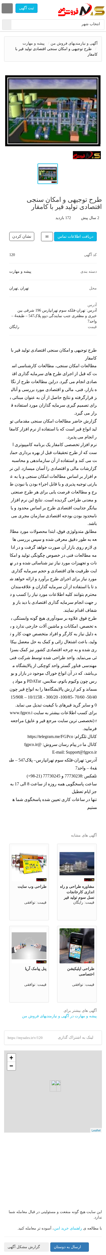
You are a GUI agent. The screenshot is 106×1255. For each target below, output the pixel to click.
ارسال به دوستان (67, 1247)
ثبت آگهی (26, 8)
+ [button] (11, 1057)
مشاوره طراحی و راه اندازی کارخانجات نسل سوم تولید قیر (77, 892)
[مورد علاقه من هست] (21, 236)
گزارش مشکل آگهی (24, 1247)
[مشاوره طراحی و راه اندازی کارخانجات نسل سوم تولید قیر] (77, 863)
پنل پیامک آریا (35, 969)
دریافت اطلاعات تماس (75, 236)
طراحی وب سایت (32, 886)
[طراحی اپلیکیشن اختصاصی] (77, 945)
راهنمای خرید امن (68, 1228)
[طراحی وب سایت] (29, 863)
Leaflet (96, 1130)
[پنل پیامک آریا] (29, 945)
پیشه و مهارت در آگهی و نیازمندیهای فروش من (59, 1016)
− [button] (11, 1065)
